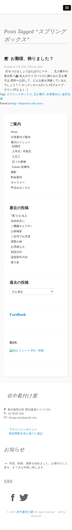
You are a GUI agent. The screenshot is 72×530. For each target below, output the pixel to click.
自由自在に (18, 220)
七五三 (16, 156)
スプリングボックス (19, 94)
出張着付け (53, 94)
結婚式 (16, 146)
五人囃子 (39, 94)
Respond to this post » (31, 103)
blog (13, 103)
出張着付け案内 (20, 137)
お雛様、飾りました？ (32, 58)
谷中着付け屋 (24, 511)
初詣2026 (16, 251)
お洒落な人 (18, 246)
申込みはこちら (20, 187)
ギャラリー (18, 182)
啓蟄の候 (16, 241)
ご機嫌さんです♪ (21, 226)
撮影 (13, 172)
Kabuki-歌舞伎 (21, 166)
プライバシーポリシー (23, 429)
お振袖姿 (16, 231)
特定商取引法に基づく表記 (26, 433)
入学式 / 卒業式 (21, 151)
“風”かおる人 (19, 215)
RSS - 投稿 (37, 350)
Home (14, 131)
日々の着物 (19, 161)
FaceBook (18, 314)
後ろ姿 (15, 262)
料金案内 (16, 177)
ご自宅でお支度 (20, 236)
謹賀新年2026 (19, 257)
